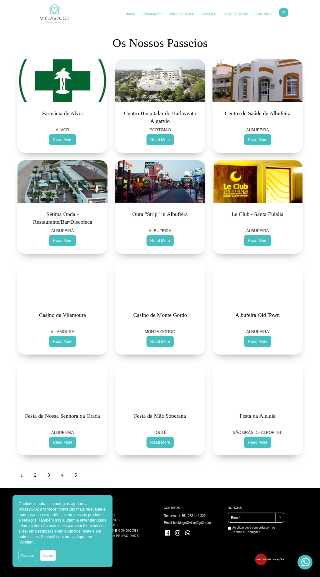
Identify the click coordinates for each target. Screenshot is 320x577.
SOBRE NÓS (110, 520)
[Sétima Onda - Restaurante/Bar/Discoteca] (63, 181)
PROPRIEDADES (182, 14)
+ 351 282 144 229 (192, 516)
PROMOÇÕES (152, 14)
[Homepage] (54, 13)
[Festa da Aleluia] (257, 383)
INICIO (130, 14)
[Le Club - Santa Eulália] (257, 181)
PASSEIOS (209, 14)
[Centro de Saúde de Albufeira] (257, 80)
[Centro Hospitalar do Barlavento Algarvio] (160, 80)
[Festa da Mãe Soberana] (160, 383)
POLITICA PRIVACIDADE (119, 536)
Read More (62, 140)
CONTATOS (264, 14)
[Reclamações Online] (269, 564)
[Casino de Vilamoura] (63, 282)
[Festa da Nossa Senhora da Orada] (63, 383)
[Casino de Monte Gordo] (160, 282)
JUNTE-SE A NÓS (236, 14)
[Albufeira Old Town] (257, 282)
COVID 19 (108, 515)
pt (284, 12)
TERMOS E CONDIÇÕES (119, 530)
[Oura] (160, 181)
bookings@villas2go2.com (192, 523)
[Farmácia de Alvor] (63, 80)
